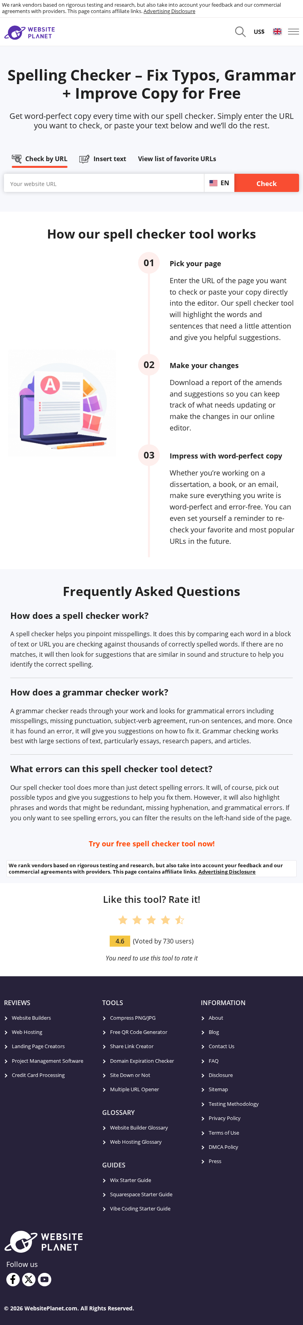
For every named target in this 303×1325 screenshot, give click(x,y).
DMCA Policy (223, 1146)
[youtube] (44, 1279)
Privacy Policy (225, 1118)
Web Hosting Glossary (136, 1141)
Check (266, 183)
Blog (214, 1032)
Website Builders (31, 1017)
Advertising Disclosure (169, 11)
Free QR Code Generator (138, 1032)
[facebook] (13, 1279)
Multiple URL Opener (134, 1089)
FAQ (214, 1060)
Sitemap (218, 1089)
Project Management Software (47, 1060)
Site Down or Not (130, 1075)
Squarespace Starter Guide (141, 1194)
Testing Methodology (234, 1103)
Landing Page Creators (38, 1046)
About (216, 1017)
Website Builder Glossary (139, 1127)
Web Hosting (27, 1032)
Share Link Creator (131, 1046)
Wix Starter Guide (130, 1180)
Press (215, 1161)
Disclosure (221, 1075)
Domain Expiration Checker (142, 1060)
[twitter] (29, 1279)
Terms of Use (224, 1132)
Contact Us (221, 1046)
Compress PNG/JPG (132, 1017)
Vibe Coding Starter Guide (140, 1208)
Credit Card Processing (38, 1075)
